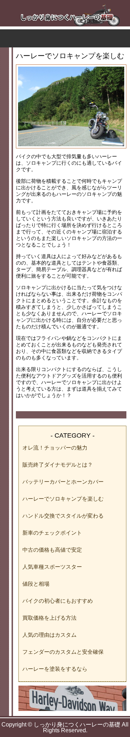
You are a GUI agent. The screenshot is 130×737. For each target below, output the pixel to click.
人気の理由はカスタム (49, 635)
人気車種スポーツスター (52, 567)
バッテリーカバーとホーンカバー (63, 482)
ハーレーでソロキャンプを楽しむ (63, 499)
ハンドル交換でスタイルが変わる (63, 516)
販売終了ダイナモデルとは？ (57, 465)
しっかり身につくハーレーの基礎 (77, 724)
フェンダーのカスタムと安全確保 (63, 652)
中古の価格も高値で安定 (52, 550)
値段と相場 (35, 584)
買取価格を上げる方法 (49, 618)
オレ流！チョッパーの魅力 (54, 448)
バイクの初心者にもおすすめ (57, 601)
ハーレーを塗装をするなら (54, 669)
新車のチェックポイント (52, 533)
